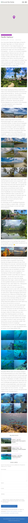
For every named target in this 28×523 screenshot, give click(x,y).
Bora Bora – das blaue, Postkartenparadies (17, 456)
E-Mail (2, 488)
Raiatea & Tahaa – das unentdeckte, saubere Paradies (19, 449)
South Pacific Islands (16, 438)
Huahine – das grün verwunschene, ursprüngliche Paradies (18, 441)
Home (17, 519)
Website (2, 494)
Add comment (18, 39)
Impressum (22, 519)
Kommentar (3, 469)
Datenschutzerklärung (14, 520)
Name (2, 482)
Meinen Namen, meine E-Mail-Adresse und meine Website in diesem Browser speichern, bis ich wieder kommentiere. (14, 501)
